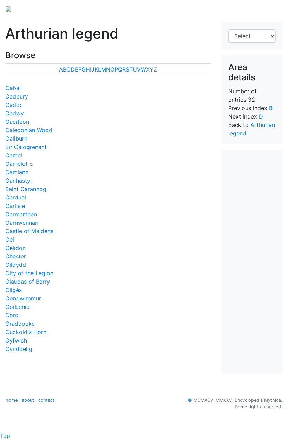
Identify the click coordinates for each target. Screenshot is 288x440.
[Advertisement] (252, 262)
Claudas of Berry (27, 281)
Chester (15, 256)
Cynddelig (18, 348)
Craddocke (20, 323)
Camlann (16, 172)
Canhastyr (18, 180)
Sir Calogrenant (26, 146)
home (12, 400)
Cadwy (14, 113)
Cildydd (15, 264)
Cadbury (16, 96)
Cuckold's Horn (25, 332)
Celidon (15, 247)
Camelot (16, 163)
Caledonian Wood (28, 130)
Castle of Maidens (29, 231)
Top (5, 435)
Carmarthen (21, 214)
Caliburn (16, 138)
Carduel (15, 197)
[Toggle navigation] (272, 8)
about (28, 400)
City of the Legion (29, 273)
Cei (9, 239)
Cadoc (14, 104)
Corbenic (17, 306)
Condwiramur (23, 298)
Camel (13, 155)
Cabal (13, 88)
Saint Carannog (25, 188)
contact (46, 400)
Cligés (13, 289)
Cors (11, 315)
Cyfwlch (16, 340)
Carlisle (15, 205)
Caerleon (17, 121)
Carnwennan (21, 222)
